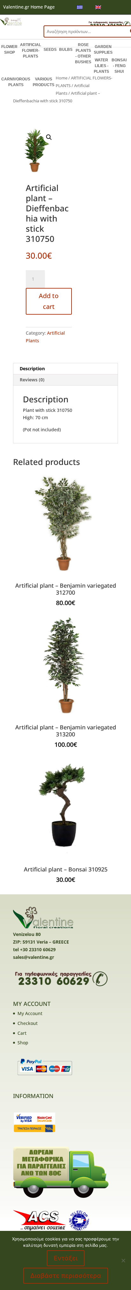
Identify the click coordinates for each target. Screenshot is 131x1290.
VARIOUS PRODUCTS (43, 82)
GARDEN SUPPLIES (103, 49)
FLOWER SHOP (9, 49)
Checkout (27, 1023)
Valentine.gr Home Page (29, 7)
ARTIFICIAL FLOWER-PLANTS (30, 50)
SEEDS (50, 49)
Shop (22, 1043)
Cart (21, 1033)
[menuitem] (80, 7)
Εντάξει (66, 1258)
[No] (123, 1260)
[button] (49, 137)
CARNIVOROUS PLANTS (15, 82)
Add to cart (49, 301)
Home (61, 78)
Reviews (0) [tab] (32, 380)
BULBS (65, 49)
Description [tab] (32, 368)
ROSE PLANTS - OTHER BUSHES (83, 53)
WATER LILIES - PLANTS (101, 66)
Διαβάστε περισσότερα (65, 1276)
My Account (29, 1013)
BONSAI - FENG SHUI (119, 66)
